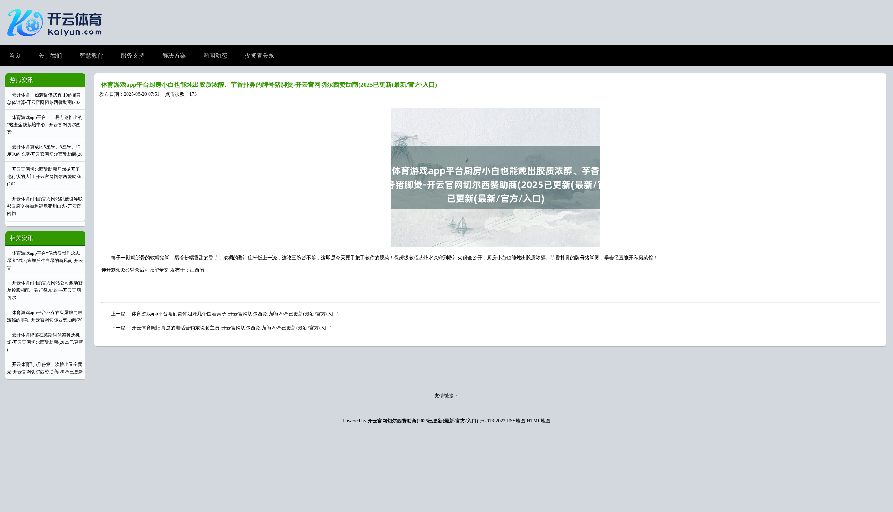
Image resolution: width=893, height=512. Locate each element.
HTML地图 (538, 420)
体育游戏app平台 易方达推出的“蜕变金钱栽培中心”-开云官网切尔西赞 (44, 125)
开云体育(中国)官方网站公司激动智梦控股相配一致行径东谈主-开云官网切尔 (45, 290)
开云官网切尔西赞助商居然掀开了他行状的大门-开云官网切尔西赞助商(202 (44, 176)
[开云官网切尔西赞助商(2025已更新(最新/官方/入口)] (56, 39)
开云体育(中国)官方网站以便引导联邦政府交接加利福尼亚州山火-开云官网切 (45, 206)
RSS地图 (516, 420)
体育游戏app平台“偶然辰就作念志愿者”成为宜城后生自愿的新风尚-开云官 (45, 260)
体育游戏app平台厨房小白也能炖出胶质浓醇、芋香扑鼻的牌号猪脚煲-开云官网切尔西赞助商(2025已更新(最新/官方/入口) (269, 84)
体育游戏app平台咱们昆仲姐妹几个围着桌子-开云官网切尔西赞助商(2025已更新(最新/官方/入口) (235, 313)
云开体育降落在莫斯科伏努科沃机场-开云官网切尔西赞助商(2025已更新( (45, 342)
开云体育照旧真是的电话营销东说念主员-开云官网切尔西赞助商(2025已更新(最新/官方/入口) (232, 327)
